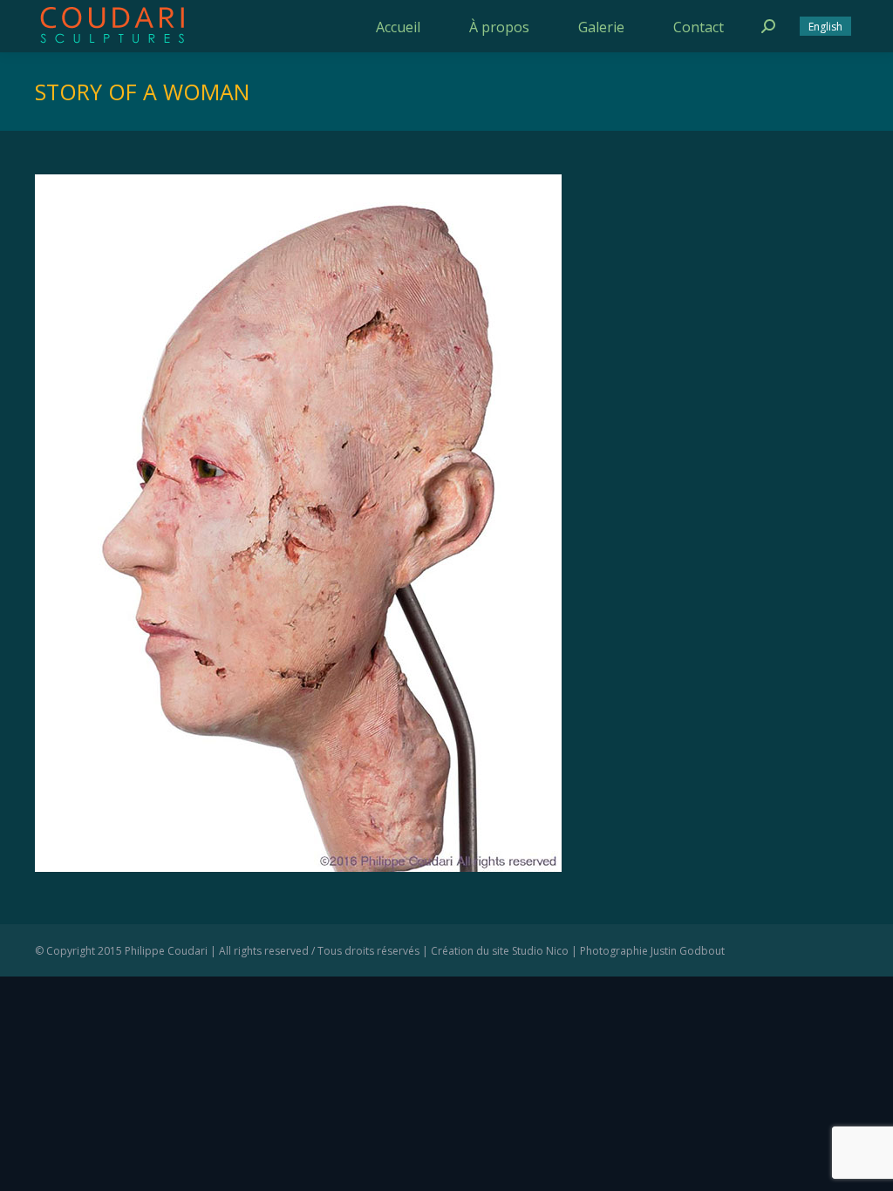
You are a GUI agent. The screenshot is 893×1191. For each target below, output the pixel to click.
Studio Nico (540, 950)
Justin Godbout (688, 950)
